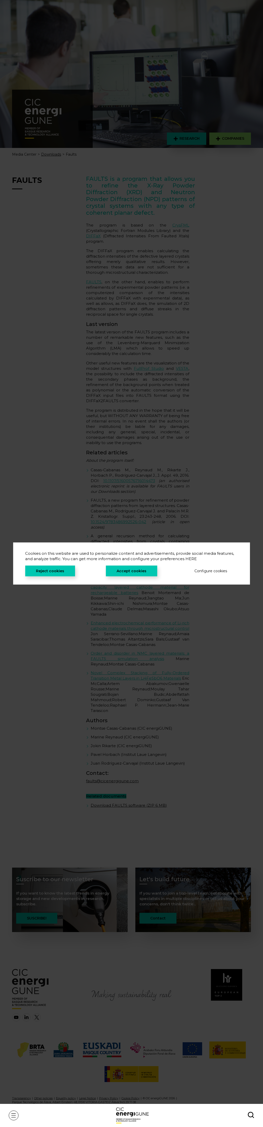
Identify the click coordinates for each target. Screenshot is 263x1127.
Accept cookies (131, 571)
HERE (191, 558)
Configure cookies (210, 571)
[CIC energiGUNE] (132, 1115)
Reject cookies (50, 571)
